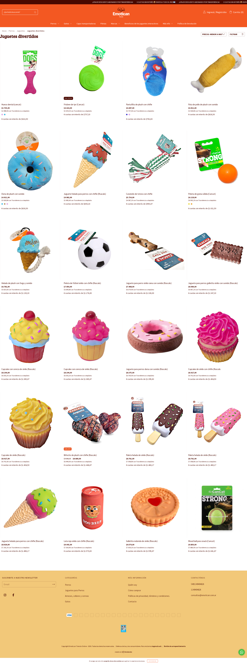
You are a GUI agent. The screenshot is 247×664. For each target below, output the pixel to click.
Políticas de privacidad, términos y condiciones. (149, 596)
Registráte (221, 12)
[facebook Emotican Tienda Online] (13, 595)
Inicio (4, 31)
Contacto (132, 601)
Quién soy (132, 584)
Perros (54, 23)
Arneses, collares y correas (77, 596)
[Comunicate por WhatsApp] (241, 652)
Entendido (152, 661)
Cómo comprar (134, 590)
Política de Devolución (187, 23)
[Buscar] (35, 12)
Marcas (114, 23)
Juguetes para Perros (74, 590)
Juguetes (21, 31)
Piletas (103, 23)
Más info (167, 23)
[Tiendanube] (124, 652)
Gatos (66, 23)
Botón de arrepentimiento (175, 646)
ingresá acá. (157, 646)
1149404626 (196, 589)
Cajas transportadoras (86, 23)
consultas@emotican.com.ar (203, 595)
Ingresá (210, 12)
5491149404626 (197, 584)
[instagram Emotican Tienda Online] (5, 595)
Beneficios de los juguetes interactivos (141, 23)
